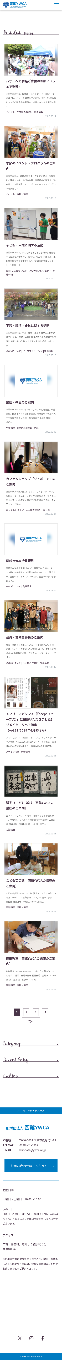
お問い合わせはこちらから (29, 1165)
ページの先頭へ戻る (33, 1111)
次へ (31, 1021)
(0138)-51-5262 (28, 1145)
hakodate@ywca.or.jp (32, 1150)
